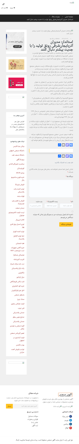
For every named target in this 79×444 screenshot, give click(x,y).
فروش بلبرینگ (19, 184)
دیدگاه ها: (69, 176)
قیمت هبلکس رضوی (17, 303)
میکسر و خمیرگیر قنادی (16, 164)
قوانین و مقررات (32, 419)
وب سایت (39, 201)
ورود (11, 8)
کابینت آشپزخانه (19, 259)
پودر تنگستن (20, 345)
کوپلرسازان (20, 168)
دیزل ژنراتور (20, 277)
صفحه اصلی (68, 16)
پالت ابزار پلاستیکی (18, 268)
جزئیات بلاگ (56, 16)
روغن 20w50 (20, 172)
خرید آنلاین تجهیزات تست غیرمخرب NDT (17, 249)
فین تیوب (21, 308)
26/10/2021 (65, 38)
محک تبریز (20, 299)
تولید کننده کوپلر (18, 231)
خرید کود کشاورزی (18, 286)
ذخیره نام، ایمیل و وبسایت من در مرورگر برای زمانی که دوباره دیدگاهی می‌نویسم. (53, 216)
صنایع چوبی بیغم (18, 317)
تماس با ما (34, 422)
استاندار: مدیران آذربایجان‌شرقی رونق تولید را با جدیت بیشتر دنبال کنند (50, 19)
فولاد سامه (20, 196)
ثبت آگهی (35, 425)
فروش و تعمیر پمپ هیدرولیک (18, 202)
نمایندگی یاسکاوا (18, 255)
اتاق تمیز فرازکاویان (17, 290)
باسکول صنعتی (19, 295)
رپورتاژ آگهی (20, 159)
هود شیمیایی (20, 243)
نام (71, 201)
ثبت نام (3, 8)
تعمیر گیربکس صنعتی (17, 333)
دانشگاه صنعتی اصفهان (16, 150)
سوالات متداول (33, 416)
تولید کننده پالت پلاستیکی (19, 190)
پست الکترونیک (52, 201)
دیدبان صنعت (19, 208)
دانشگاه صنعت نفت (18, 155)
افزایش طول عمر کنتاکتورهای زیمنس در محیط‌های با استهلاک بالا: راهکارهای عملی (17, 125)
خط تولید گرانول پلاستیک (18, 237)
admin (58, 38)
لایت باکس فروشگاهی (17, 281)
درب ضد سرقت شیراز (17, 264)
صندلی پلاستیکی (18, 312)
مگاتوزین (21, 272)
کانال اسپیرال (20, 219)
